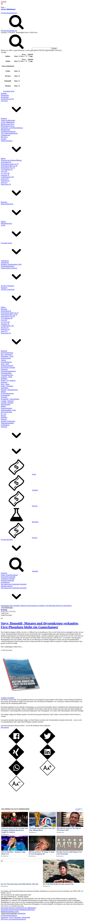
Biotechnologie (6, 358)
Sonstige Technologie (8, 421)
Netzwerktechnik (6, 412)
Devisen (34, 538)
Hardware (4, 382)
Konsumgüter (5, 395)
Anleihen (35, 490)
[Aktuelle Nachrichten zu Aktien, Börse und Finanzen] (9, 13)
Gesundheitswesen (7, 375)
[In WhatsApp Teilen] (16, 775)
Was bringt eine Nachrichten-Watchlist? (14, 584)
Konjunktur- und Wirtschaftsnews (12, 128)
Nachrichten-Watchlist (8, 577)
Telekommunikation (7, 423)
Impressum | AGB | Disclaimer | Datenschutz (15, 917)
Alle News (4, 101)
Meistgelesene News (7, 126)
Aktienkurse (5, 261)
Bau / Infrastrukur (6, 354)
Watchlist (35, 571)
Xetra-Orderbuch (16, 908)
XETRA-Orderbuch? (8, 289)
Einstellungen (5, 582)
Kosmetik (4, 397)
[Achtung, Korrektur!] (20, 696)
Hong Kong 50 (6, 184)
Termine (3, 139)
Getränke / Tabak (6, 377)
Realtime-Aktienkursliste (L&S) (11, 264)
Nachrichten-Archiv (12, 911)
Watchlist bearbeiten (7, 580)
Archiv (3, 225)
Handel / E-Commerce (8, 380)
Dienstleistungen (6, 362)
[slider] (4, 616)
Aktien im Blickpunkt (8, 120)
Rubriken (4, 118)
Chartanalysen (5, 135)
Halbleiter (4, 378)
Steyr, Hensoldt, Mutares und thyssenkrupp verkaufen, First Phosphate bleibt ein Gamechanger (40, 625)
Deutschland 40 (6, 162)
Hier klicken (5, 727)
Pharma (3, 416)
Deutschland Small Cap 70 (9, 164)
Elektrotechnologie (7, 366)
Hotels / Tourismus (7, 386)
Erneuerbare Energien (8, 367)
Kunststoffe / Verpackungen (10, 399)
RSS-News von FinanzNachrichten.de (13, 919)
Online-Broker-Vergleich (9, 268)
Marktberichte (5, 129)
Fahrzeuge (4, 369)
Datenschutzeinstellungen (9, 913)
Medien (3, 221)
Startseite (4, 93)
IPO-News (4, 137)
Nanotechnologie (6, 408)
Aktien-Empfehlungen (21, 910)
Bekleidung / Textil (7, 356)
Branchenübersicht (7, 204)
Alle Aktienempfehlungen (9, 133)
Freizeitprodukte (6, 373)
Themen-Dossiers (6, 141)
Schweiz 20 (4, 179)
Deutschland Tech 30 (8, 168)
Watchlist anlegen (6, 586)
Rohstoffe (4, 417)
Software (4, 419)
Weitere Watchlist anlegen (9, 575)
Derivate (35, 506)
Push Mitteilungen (7, 607)
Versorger (4, 427)
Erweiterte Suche (8, 91)
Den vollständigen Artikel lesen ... (12, 647)
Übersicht (4, 288)
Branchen (4, 202)
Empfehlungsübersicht (8, 131)
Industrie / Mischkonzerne (9, 390)
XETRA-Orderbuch (7, 286)
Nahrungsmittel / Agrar (8, 410)
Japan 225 (4, 182)
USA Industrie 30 (6, 169)
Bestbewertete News (7, 124)
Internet (3, 391)
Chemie (3, 360)
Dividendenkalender (7, 266)
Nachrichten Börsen (7, 910)
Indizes (3, 158)
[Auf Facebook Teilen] (16, 743)
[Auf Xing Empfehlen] (16, 759)
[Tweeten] (47, 743)
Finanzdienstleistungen (8, 371)
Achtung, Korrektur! (7, 698)
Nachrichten (5, 95)
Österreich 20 (5, 181)
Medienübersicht (6, 223)
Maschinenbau (5, 404)
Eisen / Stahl (5, 364)
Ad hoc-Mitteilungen (8, 9)
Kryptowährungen (7, 539)
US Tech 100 (5, 173)
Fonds (34, 474)
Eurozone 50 (5, 175)
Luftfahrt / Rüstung (7, 403)
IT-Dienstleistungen (7, 393)
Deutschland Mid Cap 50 (9, 166)
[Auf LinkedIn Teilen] (47, 759)
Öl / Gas (3, 414)
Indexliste (4, 309)
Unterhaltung (5, 425)
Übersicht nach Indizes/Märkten (11, 160)
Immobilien (4, 388)
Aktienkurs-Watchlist (8, 578)
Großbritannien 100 (7, 177)
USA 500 (4, 171)
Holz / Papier (5, 384)
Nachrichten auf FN (7, 99)
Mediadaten (22, 913)
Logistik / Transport (7, 401)
